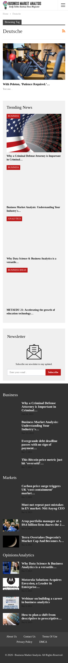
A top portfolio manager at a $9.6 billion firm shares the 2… (43, 522)
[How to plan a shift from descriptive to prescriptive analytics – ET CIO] (11, 619)
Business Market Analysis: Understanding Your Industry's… (40, 425)
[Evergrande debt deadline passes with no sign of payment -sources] (11, 445)
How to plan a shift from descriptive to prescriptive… (42, 616)
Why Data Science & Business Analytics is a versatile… (42, 565)
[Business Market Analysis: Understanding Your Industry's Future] (34, 184)
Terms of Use (49, 636)
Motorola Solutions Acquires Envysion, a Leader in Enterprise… (42, 583)
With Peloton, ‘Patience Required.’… (26, 84)
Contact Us (29, 636)
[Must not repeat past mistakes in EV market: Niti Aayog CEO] (11, 509)
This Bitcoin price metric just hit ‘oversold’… (42, 461)
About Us (11, 636)
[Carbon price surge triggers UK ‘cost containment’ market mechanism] (11, 490)
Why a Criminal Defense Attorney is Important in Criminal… (39, 406)
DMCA (43, 641)
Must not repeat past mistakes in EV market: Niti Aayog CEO (43, 506)
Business (13, 116)
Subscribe (53, 372)
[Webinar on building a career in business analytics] (11, 603)
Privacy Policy (24, 641)
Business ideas (17, 270)
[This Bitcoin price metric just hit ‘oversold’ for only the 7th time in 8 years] (11, 464)
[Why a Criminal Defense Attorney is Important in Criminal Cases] (34, 133)
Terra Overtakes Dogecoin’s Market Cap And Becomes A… (43, 539)
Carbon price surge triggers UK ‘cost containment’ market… (41, 489)
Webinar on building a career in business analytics (42, 600)
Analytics (14, 218)
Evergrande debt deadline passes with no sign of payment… (39, 444)
